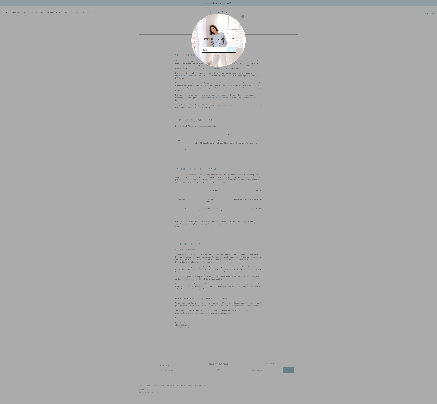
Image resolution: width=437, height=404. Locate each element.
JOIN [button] (231, 50)
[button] (242, 16)
